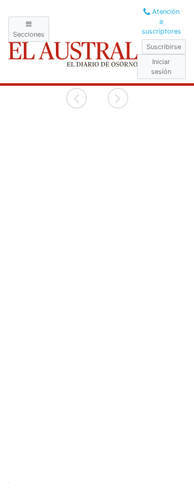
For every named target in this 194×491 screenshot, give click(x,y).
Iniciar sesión (161, 66)
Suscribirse (163, 47)
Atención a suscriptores (161, 21)
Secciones (28, 34)
